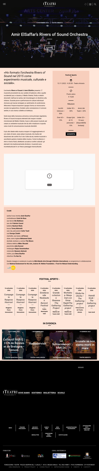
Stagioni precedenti (22, 428)
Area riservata (14, 467)
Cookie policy (45, 467)
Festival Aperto (71, 75)
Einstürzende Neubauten (44, 299)
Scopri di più (21, 360)
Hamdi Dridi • (91, 300)
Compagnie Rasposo (8, 298)
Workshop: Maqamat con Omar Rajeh (68, 300)
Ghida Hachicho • (79, 298)
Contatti (87, 467)
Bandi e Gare (46, 428)
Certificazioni (63, 435)
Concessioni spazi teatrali (48, 435)
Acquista (49, 48)
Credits (76, 467)
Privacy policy (29, 467)
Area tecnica (57, 428)
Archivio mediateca (35, 428)
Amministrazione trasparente (71, 428)
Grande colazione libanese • (56, 300)
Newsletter (35, 435)
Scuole (61, 393)
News (10, 428)
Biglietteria (49, 393)
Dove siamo (24, 393)
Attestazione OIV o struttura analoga (87, 428)
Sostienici (37, 393)
